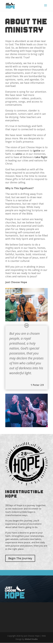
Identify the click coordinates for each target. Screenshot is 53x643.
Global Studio (31, 639)
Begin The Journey (20, 558)
